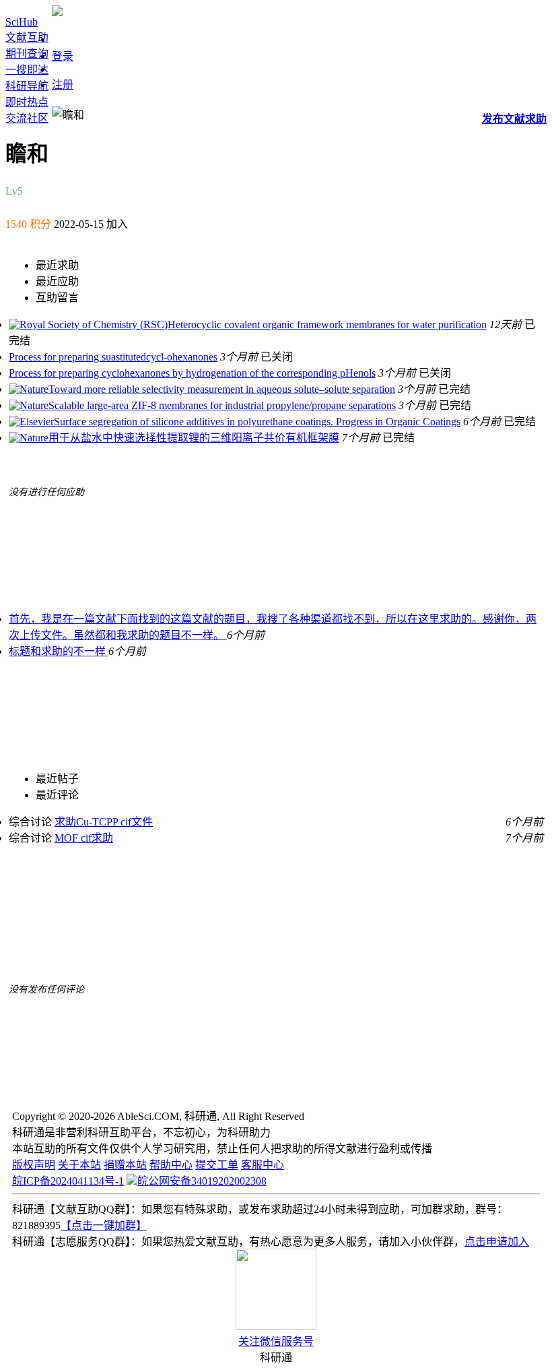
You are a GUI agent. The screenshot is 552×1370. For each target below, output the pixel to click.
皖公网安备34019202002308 (202, 1181)
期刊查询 (26, 53)
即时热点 (26, 102)
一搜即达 (26, 69)
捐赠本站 (125, 1165)
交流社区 (26, 118)
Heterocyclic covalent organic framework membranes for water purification (327, 324)
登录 (62, 56)
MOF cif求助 (84, 838)
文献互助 (26, 37)
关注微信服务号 (276, 1341)
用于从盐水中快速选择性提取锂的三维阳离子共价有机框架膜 (193, 437)
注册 (62, 84)
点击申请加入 (496, 1241)
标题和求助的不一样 (58, 651)
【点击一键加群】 (104, 1225)
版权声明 (33, 1165)
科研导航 (26, 86)
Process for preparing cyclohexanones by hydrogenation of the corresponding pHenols (192, 373)
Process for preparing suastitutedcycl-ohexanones (113, 357)
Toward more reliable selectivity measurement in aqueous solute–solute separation (221, 389)
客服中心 (262, 1165)
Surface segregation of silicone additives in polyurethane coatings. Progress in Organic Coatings (257, 421)
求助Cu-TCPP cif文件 (104, 822)
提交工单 (216, 1165)
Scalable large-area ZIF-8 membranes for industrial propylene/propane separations (222, 405)
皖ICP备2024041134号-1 (68, 1181)
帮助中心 (171, 1165)
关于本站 (79, 1165)
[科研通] (57, 12)
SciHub (21, 22)
